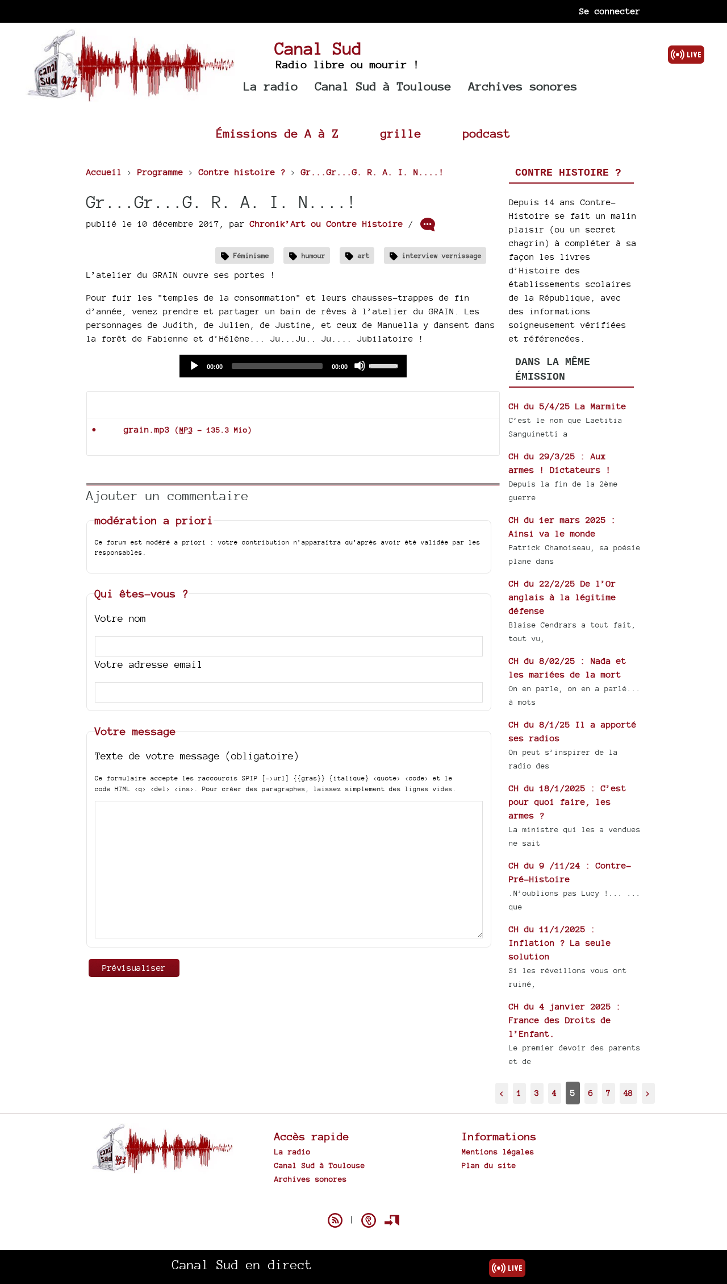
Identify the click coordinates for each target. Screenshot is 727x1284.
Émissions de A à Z (277, 133)
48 (628, 1093)
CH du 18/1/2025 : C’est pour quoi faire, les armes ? (567, 801)
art (364, 255)
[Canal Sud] (130, 96)
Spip (363, 1200)
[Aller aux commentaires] (428, 224)
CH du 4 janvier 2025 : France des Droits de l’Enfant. (565, 1020)
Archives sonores (523, 86)
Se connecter (610, 11)
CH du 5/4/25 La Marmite (567, 406)
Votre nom (120, 618)
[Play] (194, 365)
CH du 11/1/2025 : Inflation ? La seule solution (560, 942)
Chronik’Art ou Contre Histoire (326, 223)
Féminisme (251, 255)
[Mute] (359, 365)
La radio (271, 86)
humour (313, 255)
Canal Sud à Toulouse (383, 86)
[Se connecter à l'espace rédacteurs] (392, 1220)
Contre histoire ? (568, 172)
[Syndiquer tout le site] (335, 1220)
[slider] (385, 365)
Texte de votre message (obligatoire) (197, 756)
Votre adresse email (149, 664)
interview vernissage (442, 255)
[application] (293, 366)
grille (401, 133)
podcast (487, 133)
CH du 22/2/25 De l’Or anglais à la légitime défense (562, 597)
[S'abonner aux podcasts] (369, 1220)
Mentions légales (498, 1151)
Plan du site (489, 1165)
